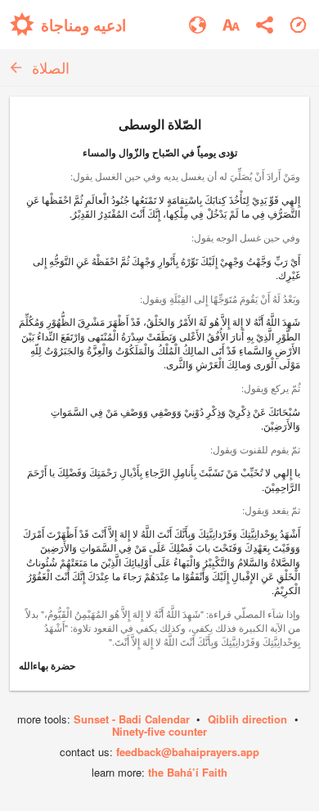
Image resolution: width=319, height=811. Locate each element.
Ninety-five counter (159, 731)
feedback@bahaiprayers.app (187, 751)
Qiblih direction (247, 719)
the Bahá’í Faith (187, 772)
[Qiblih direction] (298, 25)
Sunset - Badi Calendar (132, 719)
